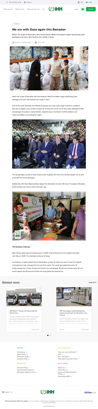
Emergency (21, 352)
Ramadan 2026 (23, 356)
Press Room (62, 370)
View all (92, 282)
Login (76, 9)
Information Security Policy (67, 359)
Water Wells (21, 354)
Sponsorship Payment (25, 370)
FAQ (59, 354)
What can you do (33, 9)
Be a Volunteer (63, 356)
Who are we (8, 9)
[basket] (82, 9)
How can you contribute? (67, 352)
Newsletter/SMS (64, 376)
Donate (91, 9)
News (17, 24)
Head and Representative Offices (67, 373)
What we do (19, 9)
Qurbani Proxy (22, 368)
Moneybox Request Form (26, 372)
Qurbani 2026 (22, 359)
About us (61, 368)
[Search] (43, 9)
